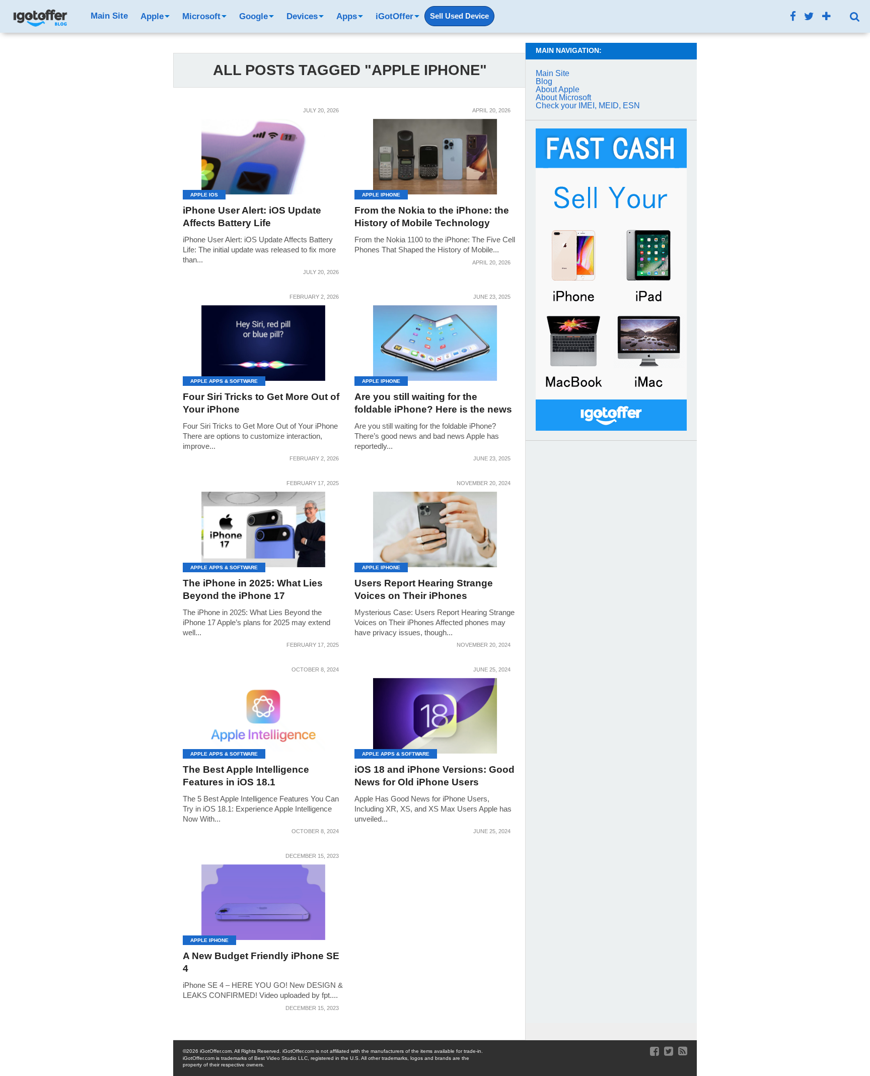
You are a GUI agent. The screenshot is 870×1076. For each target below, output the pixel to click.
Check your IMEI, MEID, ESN (588, 105)
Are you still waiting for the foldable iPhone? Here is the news (433, 403)
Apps (346, 16)
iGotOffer (394, 16)
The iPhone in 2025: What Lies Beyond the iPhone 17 (253, 589)
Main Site (109, 16)
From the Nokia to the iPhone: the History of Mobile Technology (431, 216)
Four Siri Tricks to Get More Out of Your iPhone (261, 403)
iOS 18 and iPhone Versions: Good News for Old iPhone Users (434, 775)
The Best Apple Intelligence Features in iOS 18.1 (246, 775)
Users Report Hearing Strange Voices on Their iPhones (423, 589)
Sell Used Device (459, 16)
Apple (152, 16)
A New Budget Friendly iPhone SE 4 (261, 962)
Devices (302, 16)
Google (253, 16)
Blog (544, 81)
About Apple (557, 89)
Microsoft (201, 16)
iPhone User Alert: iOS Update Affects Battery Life (252, 216)
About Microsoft (563, 97)
